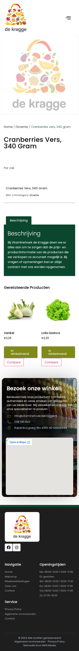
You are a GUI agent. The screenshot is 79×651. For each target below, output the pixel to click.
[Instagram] (17, 547)
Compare (14, 362)
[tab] (18, 220)
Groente (22, 127)
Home (8, 127)
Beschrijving (19, 220)
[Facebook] (8, 547)
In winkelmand (20, 352)
